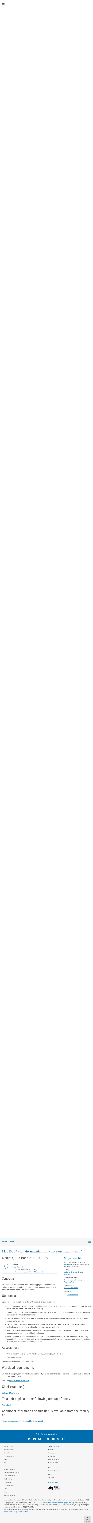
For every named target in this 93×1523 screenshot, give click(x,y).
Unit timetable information (19, 1381)
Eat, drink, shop (9, 1456)
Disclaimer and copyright (60, 1503)
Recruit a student (9, 1469)
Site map (51, 1477)
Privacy (71, 1503)
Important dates (9, 1450)
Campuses (51, 1453)
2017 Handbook (8, 1242)
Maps (5, 1463)
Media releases (53, 1463)
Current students (9, 1485)
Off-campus (37, 1272)
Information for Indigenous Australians (16, 1512)
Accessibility (46, 1503)
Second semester (72, 1295)
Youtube (58, 1439)
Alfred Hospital (17, 1267)
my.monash (7, 1482)
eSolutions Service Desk (60, 1500)
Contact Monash (53, 1459)
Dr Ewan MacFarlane (71, 1288)
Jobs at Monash (9, 1466)
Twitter (39, 1439)
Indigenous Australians (11, 1472)
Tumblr (53, 1439)
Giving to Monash (9, 1495)
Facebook (44, 1439)
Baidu (63, 1439)
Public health (7, 1405)
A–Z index (51, 1456)
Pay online (7, 1453)
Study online (8, 1479)
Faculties (51, 1450)
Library (6, 1459)
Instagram (29, 1439)
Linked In (34, 1439)
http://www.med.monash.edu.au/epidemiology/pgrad (22, 1421)
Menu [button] (3, 4)
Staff (5, 1489)
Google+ (48, 1439)
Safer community (9, 1476)
